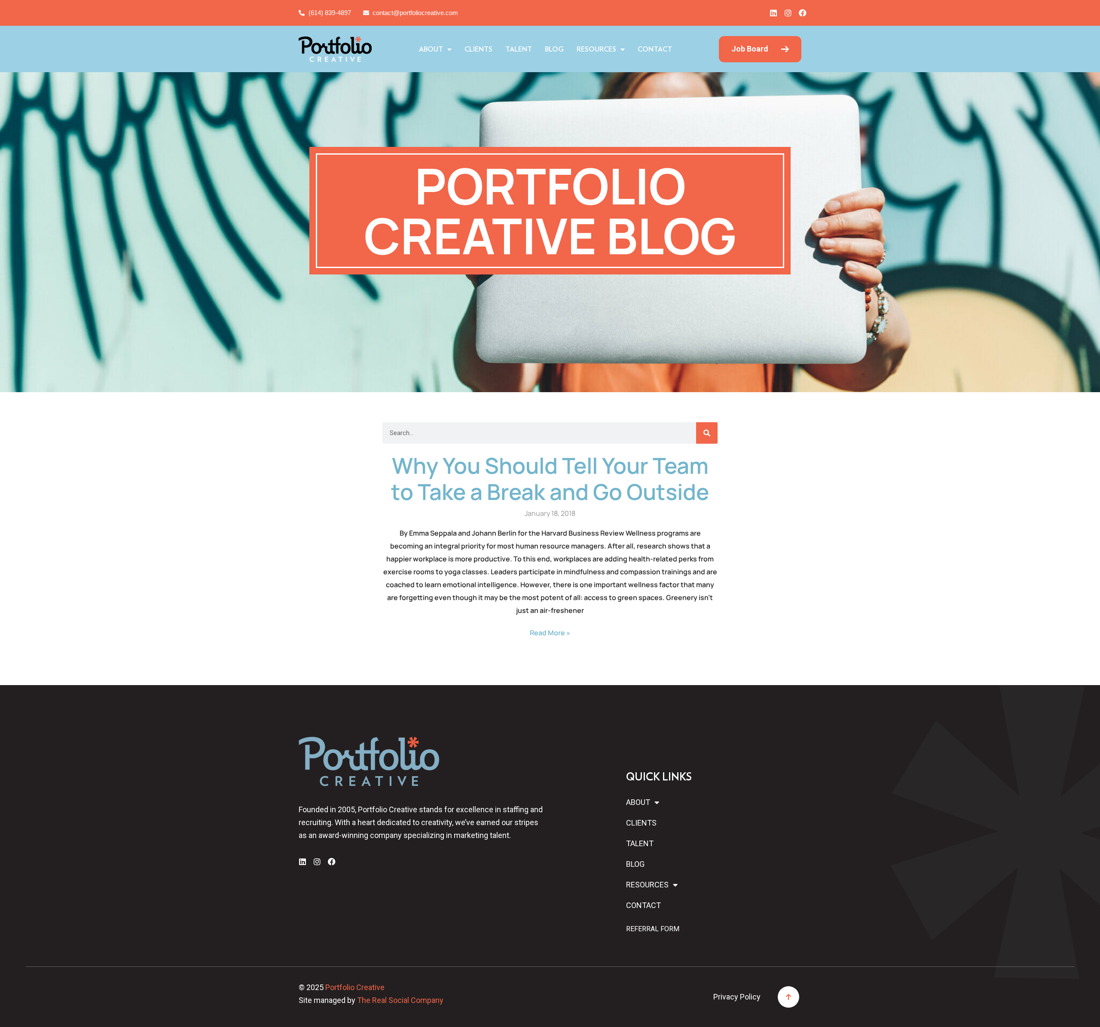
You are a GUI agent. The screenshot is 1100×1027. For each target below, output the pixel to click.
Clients (478, 49)
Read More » (550, 632)
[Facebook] (803, 13)
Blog (554, 49)
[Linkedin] (773, 13)
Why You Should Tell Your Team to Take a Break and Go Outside (550, 478)
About (431, 49)
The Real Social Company (400, 1000)
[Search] (707, 433)
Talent (518, 49)
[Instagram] (788, 13)
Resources (596, 49)
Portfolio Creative (355, 987)
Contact (655, 49)
